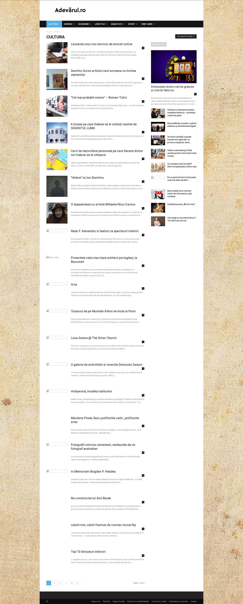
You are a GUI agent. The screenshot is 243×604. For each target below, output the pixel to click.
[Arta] (57, 293)
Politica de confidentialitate (138, 601)
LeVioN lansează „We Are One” (181, 204)
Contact (193, 601)
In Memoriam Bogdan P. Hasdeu (93, 471)
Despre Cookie (119, 601)
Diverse (68, 24)
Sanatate (116, 24)
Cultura (53, 24)
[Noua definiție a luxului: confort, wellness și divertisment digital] (158, 127)
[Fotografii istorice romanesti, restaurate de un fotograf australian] (57, 453)
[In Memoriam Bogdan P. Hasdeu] (57, 480)
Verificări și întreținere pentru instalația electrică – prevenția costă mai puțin (181, 113)
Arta (74, 284)
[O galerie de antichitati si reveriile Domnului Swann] (57, 373)
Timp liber (146, 24)
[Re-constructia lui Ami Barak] (57, 506)
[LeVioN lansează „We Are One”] (158, 208)
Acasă (48, 32)
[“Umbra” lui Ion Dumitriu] (57, 186)
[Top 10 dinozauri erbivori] (57, 560)
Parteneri (106, 601)
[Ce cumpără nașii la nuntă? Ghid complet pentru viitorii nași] (158, 167)
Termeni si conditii (159, 601)
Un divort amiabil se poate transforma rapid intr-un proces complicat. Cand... (179, 140)
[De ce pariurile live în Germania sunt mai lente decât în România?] (158, 181)
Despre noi (95, 601)
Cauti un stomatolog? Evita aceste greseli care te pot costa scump (181, 153)
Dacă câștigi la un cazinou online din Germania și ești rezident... (179, 194)
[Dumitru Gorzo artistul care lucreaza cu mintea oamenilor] (57, 79)
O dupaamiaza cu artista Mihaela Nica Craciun (103, 204)
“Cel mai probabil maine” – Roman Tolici (99, 97)
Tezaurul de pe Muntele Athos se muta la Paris (103, 311)
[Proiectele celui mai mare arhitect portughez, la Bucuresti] (57, 266)
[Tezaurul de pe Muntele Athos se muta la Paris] (57, 319)
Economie (83, 24)
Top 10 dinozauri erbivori (88, 551)
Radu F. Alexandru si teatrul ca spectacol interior (105, 231)
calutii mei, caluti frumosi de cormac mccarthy (103, 525)
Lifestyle (100, 24)
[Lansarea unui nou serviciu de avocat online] (57, 52)
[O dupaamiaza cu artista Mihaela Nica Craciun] (57, 213)
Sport (131, 24)
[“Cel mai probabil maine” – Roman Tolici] (57, 106)
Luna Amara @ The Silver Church (93, 338)
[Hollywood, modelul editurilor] (57, 400)
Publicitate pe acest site (178, 601)
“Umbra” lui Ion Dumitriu (87, 177)
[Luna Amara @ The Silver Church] (57, 346)
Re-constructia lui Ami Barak (91, 498)
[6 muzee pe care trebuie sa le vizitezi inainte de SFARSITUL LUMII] (57, 132)
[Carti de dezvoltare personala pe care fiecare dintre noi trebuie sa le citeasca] (57, 159)
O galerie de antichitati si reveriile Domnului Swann (107, 364)
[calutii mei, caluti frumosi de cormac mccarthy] (57, 533)
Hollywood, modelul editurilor (91, 391)
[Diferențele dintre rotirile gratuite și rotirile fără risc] (174, 66)
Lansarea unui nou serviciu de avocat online (101, 44)
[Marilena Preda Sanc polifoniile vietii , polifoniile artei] (57, 426)
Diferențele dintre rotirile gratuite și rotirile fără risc (172, 88)
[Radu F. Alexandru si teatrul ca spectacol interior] (57, 239)
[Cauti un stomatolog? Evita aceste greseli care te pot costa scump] (158, 154)
